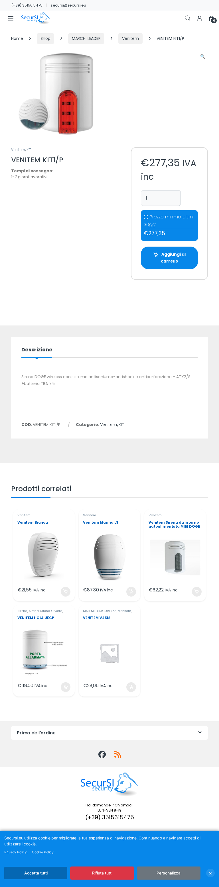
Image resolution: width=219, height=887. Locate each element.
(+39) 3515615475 (26, 5)
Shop (45, 38)
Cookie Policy (43, 852)
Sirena (22, 611)
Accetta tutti (36, 872)
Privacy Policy (16, 852)
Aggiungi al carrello (173, 257)
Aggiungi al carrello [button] (62, 592)
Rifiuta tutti (102, 872)
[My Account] (199, 18)
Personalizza (169, 872)
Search (187, 18)
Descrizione (36, 350)
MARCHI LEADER (86, 38)
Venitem (130, 38)
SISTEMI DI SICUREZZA (100, 611)
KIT (29, 149)
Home (17, 38)
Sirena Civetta (51, 611)
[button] (202, 56)
